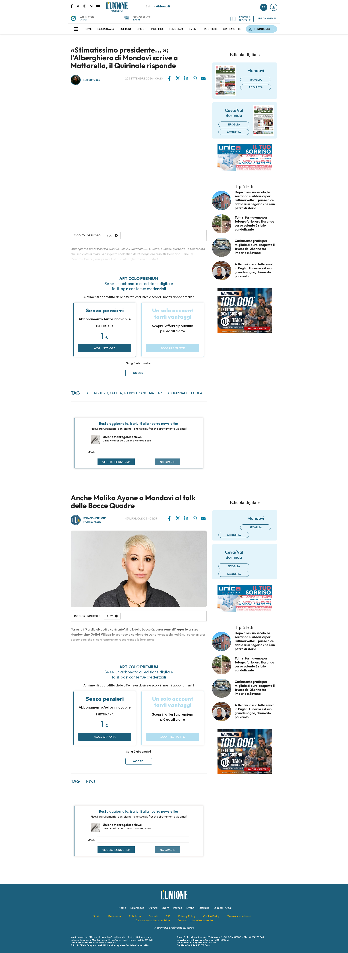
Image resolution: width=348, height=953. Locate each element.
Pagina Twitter (79, 6)
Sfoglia (255, 79)
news (90, 781)
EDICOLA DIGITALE (244, 19)
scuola (195, 393)
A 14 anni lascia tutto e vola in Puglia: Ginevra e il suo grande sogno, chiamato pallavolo (255, 270)
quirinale (179, 393)
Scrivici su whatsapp (93, 6)
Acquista (255, 87)
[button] (273, 7)
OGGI (83, 19)
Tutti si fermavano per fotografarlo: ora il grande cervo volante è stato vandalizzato (254, 223)
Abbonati (163, 6)
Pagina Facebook (73, 6)
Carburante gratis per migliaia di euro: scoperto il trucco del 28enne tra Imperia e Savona (255, 247)
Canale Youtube (98, 6)
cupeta (116, 393)
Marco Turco (91, 80)
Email (91, 451)
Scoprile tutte (172, 348)
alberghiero (97, 393)
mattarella (159, 393)
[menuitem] (87, 29)
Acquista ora (105, 348)
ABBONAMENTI (267, 18)
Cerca (263, 7)
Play (110, 616)
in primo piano (136, 393)
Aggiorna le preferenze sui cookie (174, 927)
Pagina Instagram (86, 6)
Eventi (136, 19)
